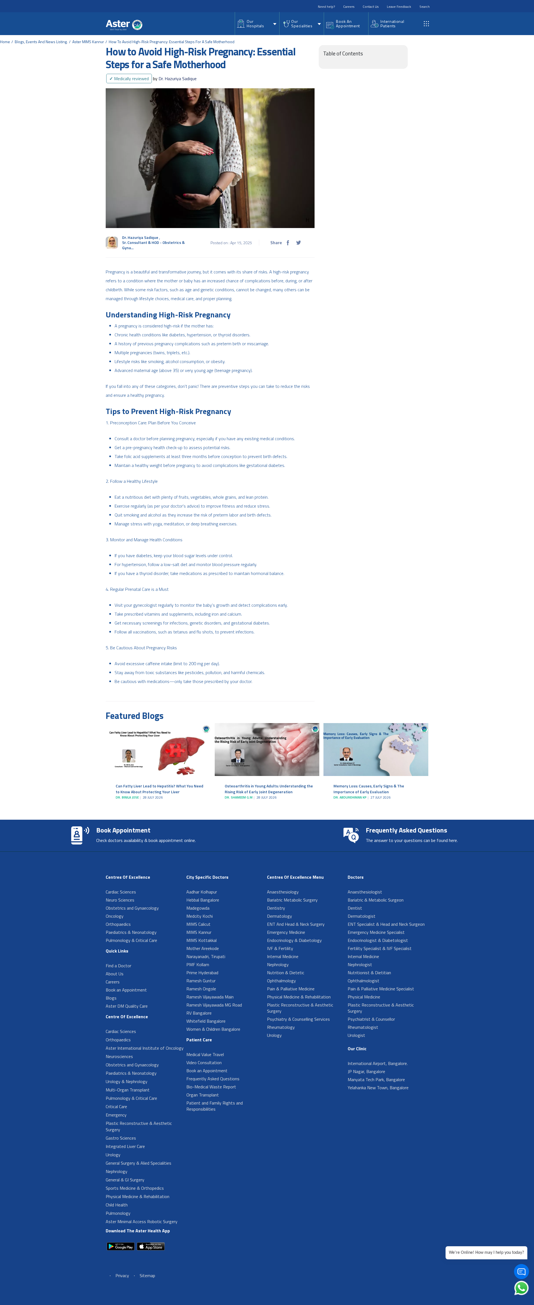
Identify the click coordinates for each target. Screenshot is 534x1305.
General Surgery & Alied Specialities (138, 1163)
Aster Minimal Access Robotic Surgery (141, 1221)
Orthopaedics (118, 924)
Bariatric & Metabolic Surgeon (376, 900)
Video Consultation (204, 1062)
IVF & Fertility (280, 948)
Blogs (111, 998)
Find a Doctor (118, 965)
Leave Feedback (399, 6)
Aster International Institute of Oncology (145, 1048)
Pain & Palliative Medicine (291, 988)
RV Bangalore (199, 1013)
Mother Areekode (202, 948)
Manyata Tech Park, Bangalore (376, 1079)
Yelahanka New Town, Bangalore (378, 1087)
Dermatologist (361, 916)
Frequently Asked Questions (212, 1078)
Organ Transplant (202, 1094)
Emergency (116, 1114)
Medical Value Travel (205, 1054)
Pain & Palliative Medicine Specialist (381, 988)
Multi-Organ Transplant (128, 1089)
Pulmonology (118, 1213)
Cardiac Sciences (121, 891)
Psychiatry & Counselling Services (298, 1019)
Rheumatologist (363, 1027)
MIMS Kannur (198, 932)
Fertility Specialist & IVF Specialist (380, 948)
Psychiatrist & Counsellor (371, 1019)
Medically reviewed (129, 78)
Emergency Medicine (286, 932)
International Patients (392, 23)
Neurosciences (119, 1056)
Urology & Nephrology (126, 1081)
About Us (114, 973)
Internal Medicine (282, 956)
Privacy (122, 1275)
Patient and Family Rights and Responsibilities (214, 1106)
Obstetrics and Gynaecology (132, 908)
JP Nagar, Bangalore (366, 1071)
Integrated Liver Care (125, 1146)
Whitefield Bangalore (206, 1021)
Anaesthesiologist (365, 891)
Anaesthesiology (283, 891)
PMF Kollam (197, 964)
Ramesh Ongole (201, 988)
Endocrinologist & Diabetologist (378, 940)
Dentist (355, 908)
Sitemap (147, 1275)
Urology (113, 1154)
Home (5, 42)
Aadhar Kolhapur (201, 891)
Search (424, 6)
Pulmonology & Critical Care (131, 940)
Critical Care (116, 1106)
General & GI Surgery (125, 1179)
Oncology (114, 916)
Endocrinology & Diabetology (294, 940)
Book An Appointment (348, 23)
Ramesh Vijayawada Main (210, 996)
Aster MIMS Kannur (88, 42)
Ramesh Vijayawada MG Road (214, 1005)
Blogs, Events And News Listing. (41, 42)
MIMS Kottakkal (201, 940)
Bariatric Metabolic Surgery (292, 900)
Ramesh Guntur (201, 980)
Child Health (117, 1204)
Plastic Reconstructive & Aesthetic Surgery (139, 1126)
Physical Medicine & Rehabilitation (137, 1196)
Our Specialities (301, 23)
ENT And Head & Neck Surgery (296, 924)
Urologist (356, 1035)
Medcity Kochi (199, 916)
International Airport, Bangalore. (378, 1063)
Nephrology (116, 1171)
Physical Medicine (364, 996)
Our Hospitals (255, 23)
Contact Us (371, 6)
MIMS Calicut (198, 924)
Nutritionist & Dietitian (369, 972)
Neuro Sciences (120, 900)
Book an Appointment (126, 989)
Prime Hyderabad (202, 972)
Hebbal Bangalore (202, 900)
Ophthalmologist (363, 980)
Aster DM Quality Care (127, 1006)
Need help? (326, 6)
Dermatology (279, 916)
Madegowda (197, 908)
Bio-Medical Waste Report (211, 1086)
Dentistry (276, 908)
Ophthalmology (281, 980)
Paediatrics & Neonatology (131, 932)
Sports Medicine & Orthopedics (135, 1188)
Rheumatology (281, 1027)
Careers (348, 6)
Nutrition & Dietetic (285, 972)
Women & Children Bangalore (213, 1029)
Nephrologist (360, 964)
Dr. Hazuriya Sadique (175, 78)
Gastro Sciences (121, 1138)
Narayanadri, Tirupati (205, 956)
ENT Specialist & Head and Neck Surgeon (386, 924)
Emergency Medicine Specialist (376, 932)
